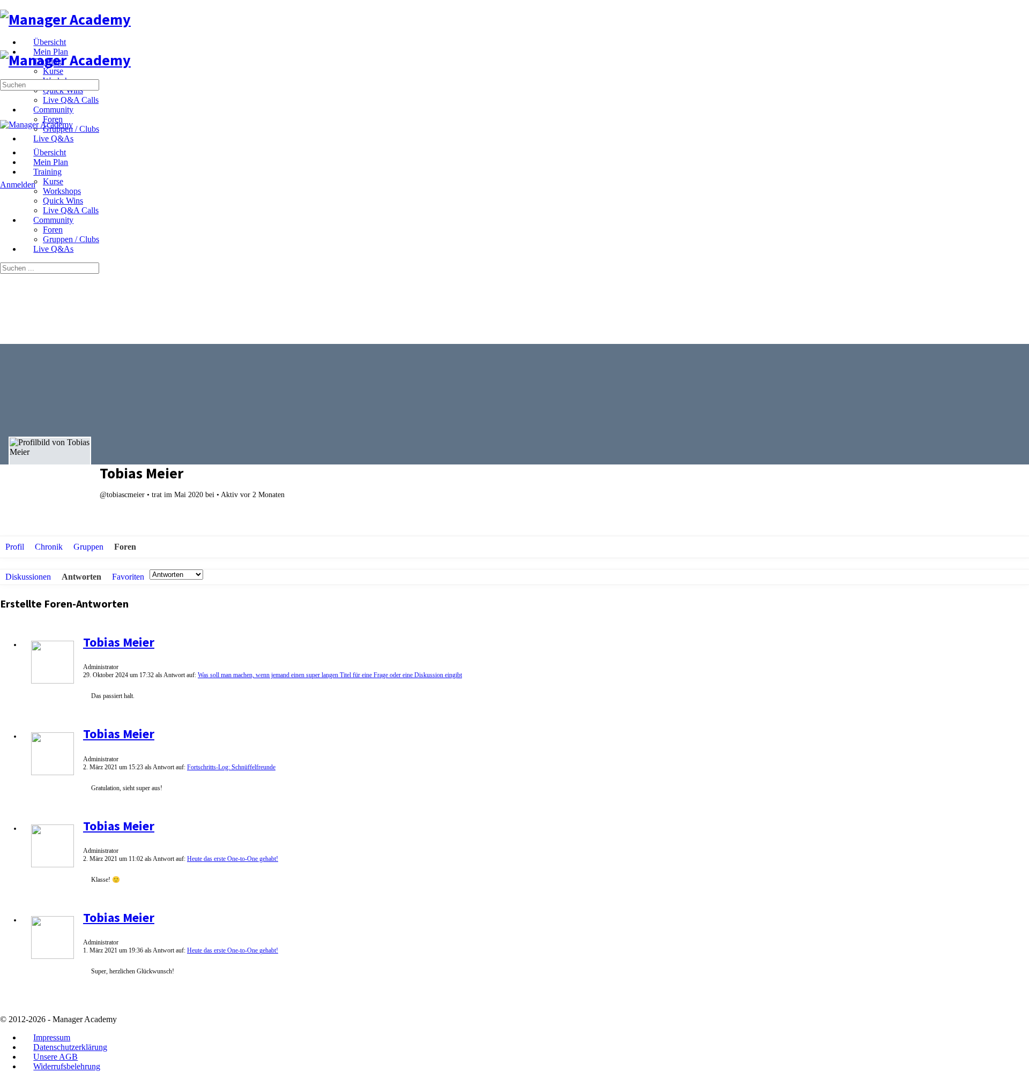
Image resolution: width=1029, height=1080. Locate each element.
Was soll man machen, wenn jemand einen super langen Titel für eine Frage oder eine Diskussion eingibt (330, 675)
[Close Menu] (6, 134)
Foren (53, 229)
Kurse (53, 181)
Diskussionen (28, 576)
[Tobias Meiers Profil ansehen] (52, 681)
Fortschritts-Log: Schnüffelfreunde (231, 767)
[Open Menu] (6, 45)
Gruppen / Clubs (71, 239)
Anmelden (17, 184)
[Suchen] (6, 174)
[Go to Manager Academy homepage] (65, 19)
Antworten (81, 576)
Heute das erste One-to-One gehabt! (232, 858)
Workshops (62, 191)
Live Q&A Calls (71, 210)
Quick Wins (63, 200)
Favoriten (128, 576)
